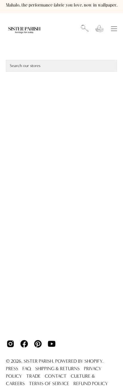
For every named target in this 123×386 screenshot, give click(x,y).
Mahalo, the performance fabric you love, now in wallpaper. (61, 5)
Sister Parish (38, 361)
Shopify (93, 361)
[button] (85, 29)
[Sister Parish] (25, 29)
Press (12, 368)
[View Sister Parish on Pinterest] (37, 343)
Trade (33, 376)
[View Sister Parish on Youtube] (51, 343)
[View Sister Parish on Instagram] (10, 343)
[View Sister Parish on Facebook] (24, 343)
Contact (56, 376)
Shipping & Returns (57, 368)
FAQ (26, 368)
